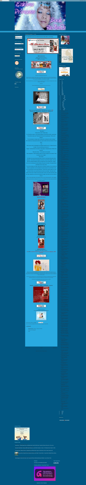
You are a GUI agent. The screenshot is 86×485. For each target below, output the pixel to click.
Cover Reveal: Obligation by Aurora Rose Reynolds (65, 324)
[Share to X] (40, 322)
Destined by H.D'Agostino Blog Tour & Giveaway (64, 331)
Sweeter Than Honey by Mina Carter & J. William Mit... (64, 210)
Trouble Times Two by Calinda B (64, 119)
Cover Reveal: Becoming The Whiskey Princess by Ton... (65, 294)
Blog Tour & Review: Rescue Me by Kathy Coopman (65, 282)
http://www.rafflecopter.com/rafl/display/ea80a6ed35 (41, 310)
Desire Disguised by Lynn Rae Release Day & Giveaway (64, 198)
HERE (39, 211)
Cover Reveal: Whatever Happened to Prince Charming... (64, 254)
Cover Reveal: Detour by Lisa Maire (64, 147)
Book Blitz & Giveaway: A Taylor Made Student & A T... (65, 144)
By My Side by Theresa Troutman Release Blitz (64, 369)
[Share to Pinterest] (42, 322)
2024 (61, 83)
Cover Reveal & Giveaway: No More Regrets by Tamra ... (64, 300)
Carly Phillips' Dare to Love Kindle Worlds (64, 220)
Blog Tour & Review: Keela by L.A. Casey (64, 155)
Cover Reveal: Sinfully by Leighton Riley (64, 393)
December (62, 95)
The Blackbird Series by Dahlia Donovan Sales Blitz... (64, 291)
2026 (61, 80)
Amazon (51, 285)
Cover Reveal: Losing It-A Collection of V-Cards (64, 329)
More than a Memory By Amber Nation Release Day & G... (64, 365)
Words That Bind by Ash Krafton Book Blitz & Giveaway (64, 377)
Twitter (41, 285)
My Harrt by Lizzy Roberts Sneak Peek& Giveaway (64, 270)
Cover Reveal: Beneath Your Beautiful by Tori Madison (65, 241)
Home (16, 31)
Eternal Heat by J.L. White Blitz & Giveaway (21, 444)
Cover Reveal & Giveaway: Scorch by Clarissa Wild (64, 113)
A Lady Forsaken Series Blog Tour (64, 169)
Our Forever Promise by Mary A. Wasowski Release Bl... (64, 340)
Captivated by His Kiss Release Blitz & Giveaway (65, 355)
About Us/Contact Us (22, 31)
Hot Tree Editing (42, 59)
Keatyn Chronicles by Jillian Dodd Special (65, 165)
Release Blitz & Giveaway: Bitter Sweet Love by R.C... (64, 278)
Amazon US (32, 111)
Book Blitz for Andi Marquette (63, 266)
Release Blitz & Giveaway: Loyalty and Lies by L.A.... (65, 128)
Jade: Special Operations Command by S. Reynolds (65, 177)
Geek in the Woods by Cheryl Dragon (64, 133)
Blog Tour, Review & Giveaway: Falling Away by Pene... (64, 204)
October (62, 98)
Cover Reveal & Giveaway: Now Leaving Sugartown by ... (64, 380)
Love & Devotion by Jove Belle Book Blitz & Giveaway (64, 239)
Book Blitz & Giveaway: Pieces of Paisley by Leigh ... (64, 406)
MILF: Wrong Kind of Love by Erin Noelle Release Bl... (64, 316)
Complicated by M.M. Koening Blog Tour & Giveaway (64, 261)
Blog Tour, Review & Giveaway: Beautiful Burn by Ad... (65, 162)
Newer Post (28, 347)
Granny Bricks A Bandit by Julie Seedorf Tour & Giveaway (27, 452)
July (61, 102)
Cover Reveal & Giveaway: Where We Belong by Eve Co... (65, 387)
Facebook (36, 285)
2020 (61, 88)
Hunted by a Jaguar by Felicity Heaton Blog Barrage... (64, 357)
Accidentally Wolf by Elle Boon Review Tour (64, 302)
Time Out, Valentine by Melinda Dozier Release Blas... (64, 234)
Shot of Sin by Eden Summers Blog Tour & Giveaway (64, 289)
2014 (61, 411)
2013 (61, 412)
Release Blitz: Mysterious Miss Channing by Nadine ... (65, 310)
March (62, 107)
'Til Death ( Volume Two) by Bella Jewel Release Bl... (65, 353)
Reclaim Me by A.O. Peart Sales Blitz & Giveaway (64, 397)
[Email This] (38, 322)
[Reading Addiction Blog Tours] (45, 480)
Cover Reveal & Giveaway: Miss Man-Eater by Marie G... (65, 348)
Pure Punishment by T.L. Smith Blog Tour (64, 363)
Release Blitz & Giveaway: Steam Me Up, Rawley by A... (65, 333)
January (62, 109)
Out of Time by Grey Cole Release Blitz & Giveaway (65, 395)
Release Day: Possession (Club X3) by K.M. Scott (64, 224)
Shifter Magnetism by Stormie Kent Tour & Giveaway (22, 457)
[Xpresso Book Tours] (66, 62)
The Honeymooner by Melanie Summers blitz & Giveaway (23, 449)
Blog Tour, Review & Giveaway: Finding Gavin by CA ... (65, 297)
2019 (61, 89)
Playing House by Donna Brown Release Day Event (65, 117)
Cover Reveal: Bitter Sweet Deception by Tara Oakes (65, 215)
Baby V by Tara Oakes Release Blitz (64, 401)
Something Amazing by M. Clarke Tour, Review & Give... (64, 319)
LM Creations (45, 58)
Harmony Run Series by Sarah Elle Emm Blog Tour (64, 275)
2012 (61, 413)
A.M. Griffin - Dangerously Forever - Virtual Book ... (64, 304)
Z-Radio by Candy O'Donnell (65, 286)
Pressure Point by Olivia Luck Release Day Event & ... (65, 159)
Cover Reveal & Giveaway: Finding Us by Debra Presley (64, 212)
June (61, 103)
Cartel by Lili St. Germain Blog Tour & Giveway (64, 124)
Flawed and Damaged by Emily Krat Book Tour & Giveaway (64, 258)
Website (31, 285)
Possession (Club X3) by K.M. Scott (64, 111)
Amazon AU (50, 111)
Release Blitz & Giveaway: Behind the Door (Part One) (64, 142)
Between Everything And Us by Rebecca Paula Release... (65, 249)
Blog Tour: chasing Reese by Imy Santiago (65, 389)
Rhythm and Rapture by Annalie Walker (64, 115)
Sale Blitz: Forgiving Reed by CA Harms (64, 306)
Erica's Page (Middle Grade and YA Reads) (34, 31)
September (62, 99)
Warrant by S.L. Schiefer (64, 175)
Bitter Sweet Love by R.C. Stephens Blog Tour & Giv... (64, 131)
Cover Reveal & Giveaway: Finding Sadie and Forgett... (64, 404)
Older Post (55, 347)
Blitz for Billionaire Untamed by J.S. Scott (65, 167)
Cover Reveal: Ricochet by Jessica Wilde (64, 252)
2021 (61, 87)
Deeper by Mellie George (64, 189)
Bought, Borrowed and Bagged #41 (64, 384)
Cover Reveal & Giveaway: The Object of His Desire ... (64, 336)
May (61, 104)
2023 (61, 84)
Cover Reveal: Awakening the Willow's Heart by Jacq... (64, 351)
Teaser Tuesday (63, 170)
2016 (61, 93)
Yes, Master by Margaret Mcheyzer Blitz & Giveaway (64, 313)
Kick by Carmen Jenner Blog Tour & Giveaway (65, 137)
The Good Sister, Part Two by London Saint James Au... (64, 207)
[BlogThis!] (39, 322)
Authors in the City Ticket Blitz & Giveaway (64, 174)
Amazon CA (44, 111)
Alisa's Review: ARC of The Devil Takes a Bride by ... (65, 382)
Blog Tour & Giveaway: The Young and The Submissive (65, 264)
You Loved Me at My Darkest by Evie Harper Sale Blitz (64, 192)
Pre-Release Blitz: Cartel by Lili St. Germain (65, 194)
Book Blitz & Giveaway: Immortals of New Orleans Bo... (65, 244)
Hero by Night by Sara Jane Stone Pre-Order (65, 280)
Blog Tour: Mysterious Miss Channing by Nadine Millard (65, 247)
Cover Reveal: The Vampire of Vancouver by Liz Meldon (65, 229)
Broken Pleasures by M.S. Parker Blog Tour (64, 139)
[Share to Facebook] (41, 322)
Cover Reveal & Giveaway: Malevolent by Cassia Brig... (64, 180)
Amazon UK (38, 111)
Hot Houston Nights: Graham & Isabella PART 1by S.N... (65, 285)
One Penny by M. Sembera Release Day (64, 222)
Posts (17, 36)
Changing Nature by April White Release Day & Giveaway (64, 226)
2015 (61, 94)
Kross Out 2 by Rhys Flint (64, 308)
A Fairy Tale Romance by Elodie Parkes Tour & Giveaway (64, 374)
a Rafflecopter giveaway (41, 309)
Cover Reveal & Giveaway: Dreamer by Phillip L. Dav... (64, 187)
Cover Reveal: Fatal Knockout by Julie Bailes (65, 342)
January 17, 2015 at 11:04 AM (37, 328)
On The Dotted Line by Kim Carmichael (64, 157)
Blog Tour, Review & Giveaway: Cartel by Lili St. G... (64, 122)
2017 (61, 92)
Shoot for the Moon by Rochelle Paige (64, 371)
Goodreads (45, 285)
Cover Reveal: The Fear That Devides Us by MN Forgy (65, 231)
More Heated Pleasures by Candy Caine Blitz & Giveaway (64, 185)
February (62, 108)
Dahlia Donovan (42, 55)
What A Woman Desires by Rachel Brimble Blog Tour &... (65, 345)
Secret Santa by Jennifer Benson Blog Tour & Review (64, 360)
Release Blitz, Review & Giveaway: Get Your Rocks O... (64, 272)
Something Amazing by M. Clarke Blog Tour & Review (64, 217)
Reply (29, 331)
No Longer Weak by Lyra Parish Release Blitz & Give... (64, 326)
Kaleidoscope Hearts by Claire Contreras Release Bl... (65, 201)
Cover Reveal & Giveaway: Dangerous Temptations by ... (64, 321)
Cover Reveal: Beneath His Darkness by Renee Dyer (65, 135)
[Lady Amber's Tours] (65, 44)
